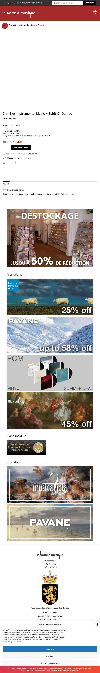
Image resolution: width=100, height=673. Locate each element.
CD (13, 136)
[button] (96, 624)
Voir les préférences (50, 663)
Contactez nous (50, 612)
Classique (19, 136)
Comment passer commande (50, 616)
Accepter (50, 649)
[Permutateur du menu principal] (87, 13)
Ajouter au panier (21, 147)
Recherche (89, 3)
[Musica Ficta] (9, 167)
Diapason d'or (29, 136)
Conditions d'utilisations (50, 619)
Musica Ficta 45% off (42, 136)
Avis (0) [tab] (6, 184)
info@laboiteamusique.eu (32, 3)
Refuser (50, 656)
